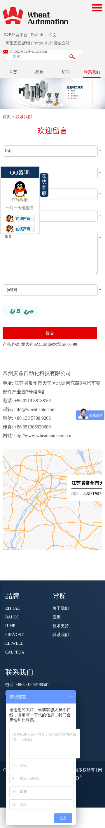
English (37, 35)
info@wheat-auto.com (28, 51)
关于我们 (60, 608)
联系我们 (92, 72)
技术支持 (60, 626)
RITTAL (12, 608)
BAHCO (12, 617)
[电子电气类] (52, 93)
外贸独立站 (59, 43)
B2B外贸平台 (16, 35)
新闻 (66, 72)
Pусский (39, 43)
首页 (13, 72)
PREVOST (14, 634)
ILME (10, 626)
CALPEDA (14, 652)
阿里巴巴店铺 (18, 43)
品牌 (39, 72)
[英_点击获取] (21, 311)
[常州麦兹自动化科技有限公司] (35, 27)
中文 (52, 35)
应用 (56, 617)
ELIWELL (14, 643)
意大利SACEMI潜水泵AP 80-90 (49, 344)
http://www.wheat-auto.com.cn (42, 435)
